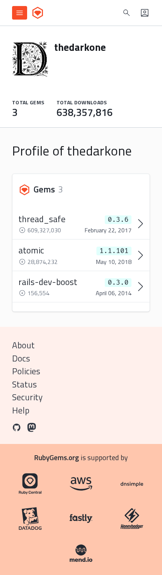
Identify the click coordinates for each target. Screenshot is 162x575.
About (23, 345)
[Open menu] (19, 13)
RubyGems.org (56, 457)
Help (20, 410)
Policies (26, 371)
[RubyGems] (38, 13)
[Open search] (126, 13)
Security (27, 397)
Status (24, 384)
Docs (21, 358)
